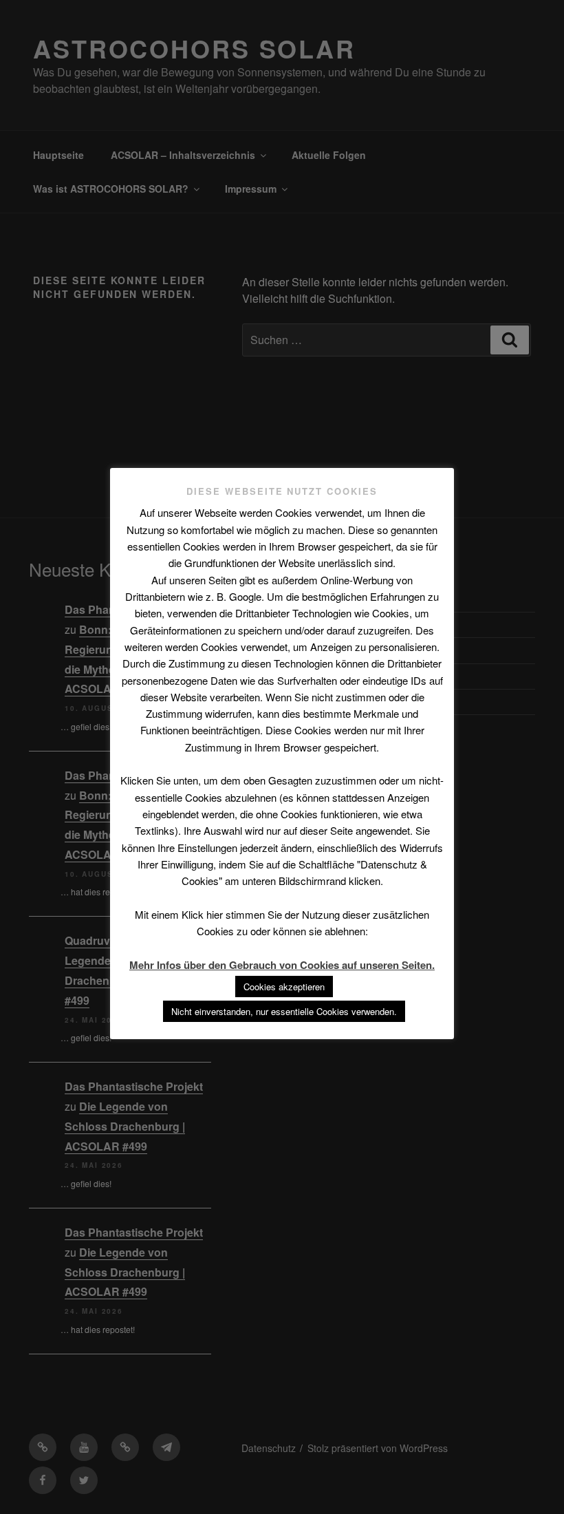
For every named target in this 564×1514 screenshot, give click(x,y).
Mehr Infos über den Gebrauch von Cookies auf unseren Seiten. (282, 964)
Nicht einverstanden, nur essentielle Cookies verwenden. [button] (284, 1011)
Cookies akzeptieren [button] (284, 986)
